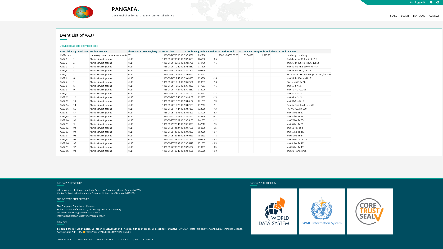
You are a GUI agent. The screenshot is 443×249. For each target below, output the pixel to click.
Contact (434, 15)
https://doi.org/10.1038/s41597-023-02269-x (108, 231)
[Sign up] (431, 2)
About (423, 15)
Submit (405, 15)
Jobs (135, 239)
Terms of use (84, 239)
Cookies (123, 239)
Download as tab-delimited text (79, 45)
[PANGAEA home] (83, 9)
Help (414, 15)
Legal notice (64, 239)
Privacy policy (105, 239)
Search (394, 15)
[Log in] (437, 2)
